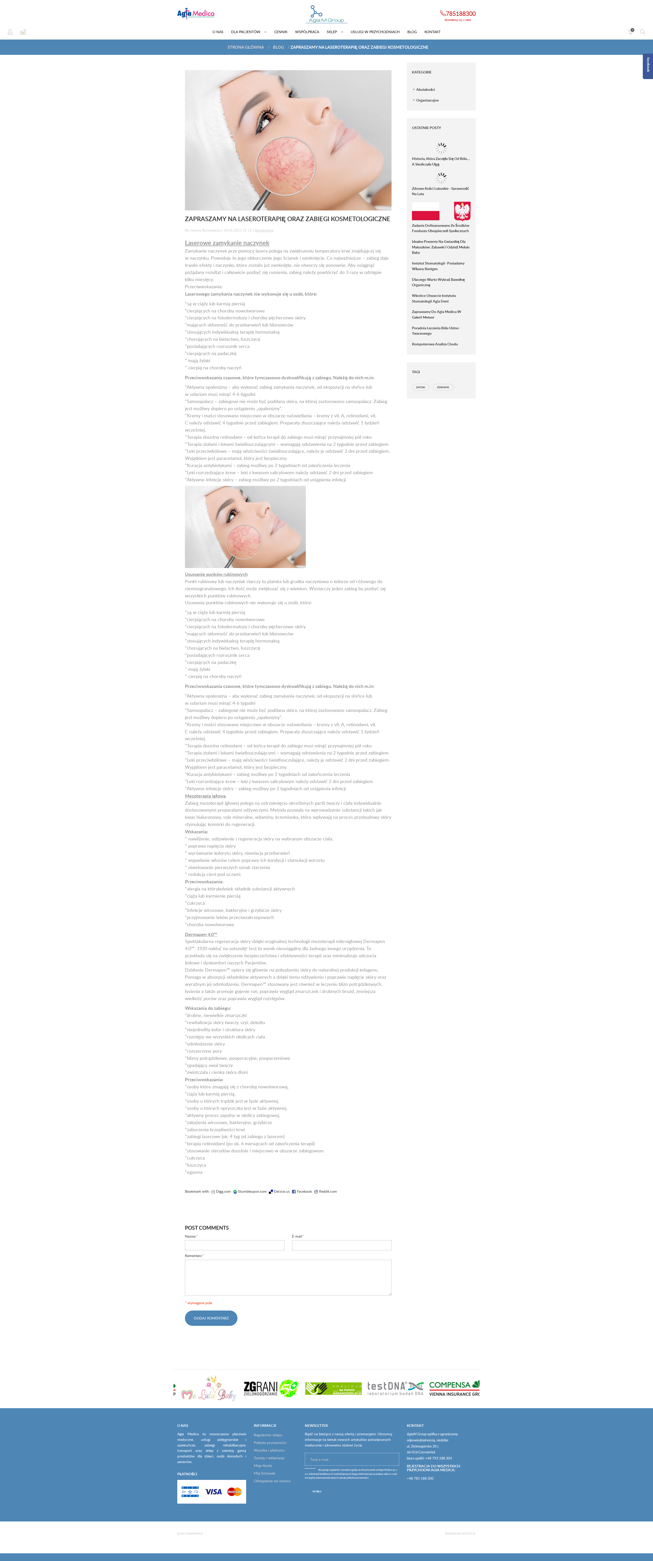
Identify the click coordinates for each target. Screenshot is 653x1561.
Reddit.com (327, 1191)
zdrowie (443, 387)
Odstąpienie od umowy (272, 1480)
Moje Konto (263, 1465)
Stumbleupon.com (252, 1191)
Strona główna (246, 47)
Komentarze (264, 230)
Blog (278, 47)
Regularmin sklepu (268, 1434)
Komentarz (193, 1255)
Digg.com (223, 1191)
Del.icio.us (281, 1191)
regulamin (334, 1470)
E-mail (297, 1236)
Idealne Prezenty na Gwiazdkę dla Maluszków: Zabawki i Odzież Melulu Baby (441, 247)
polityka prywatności (357, 1478)
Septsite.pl (468, 1533)
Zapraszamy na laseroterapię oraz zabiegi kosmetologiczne (287, 219)
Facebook (304, 1191)
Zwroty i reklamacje (269, 1457)
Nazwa (190, 1236)
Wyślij (316, 1491)
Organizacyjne (427, 100)
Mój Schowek (264, 1473)
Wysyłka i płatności (269, 1450)
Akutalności (425, 89)
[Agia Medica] (326, 14)
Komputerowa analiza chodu (435, 344)
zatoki (420, 387)
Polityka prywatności (270, 1442)
